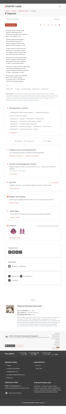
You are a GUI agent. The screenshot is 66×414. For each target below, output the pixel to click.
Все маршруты (13, 132)
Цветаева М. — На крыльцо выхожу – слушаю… (24, 129)
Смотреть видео (14, 203)
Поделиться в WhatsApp (32, 156)
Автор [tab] (33, 300)
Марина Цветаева (23, 11)
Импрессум (10, 377)
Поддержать (10, 346)
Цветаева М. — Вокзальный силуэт (21, 126)
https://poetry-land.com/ (56, 348)
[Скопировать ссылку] (20, 252)
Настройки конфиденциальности (16, 374)
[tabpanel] (33, 157)
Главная (7, 11)
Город (18, 89)
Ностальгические (26, 89)
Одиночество (36, 89)
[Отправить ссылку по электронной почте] (17, 252)
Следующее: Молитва (42, 112)
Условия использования (13, 368)
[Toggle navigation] (59, 2)
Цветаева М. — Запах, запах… (43, 126)
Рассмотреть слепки (15, 238)
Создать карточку (14, 188)
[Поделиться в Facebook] (13, 252)
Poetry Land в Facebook (15, 393)
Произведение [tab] (11, 25)
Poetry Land (13, 6)
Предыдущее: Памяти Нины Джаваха (21, 112)
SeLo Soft (38, 365)
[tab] (40, 25)
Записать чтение (15, 217)
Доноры (20, 346)
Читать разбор (13, 174)
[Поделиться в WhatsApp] (9, 252)
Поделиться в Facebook (16, 156)
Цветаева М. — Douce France (35, 118)
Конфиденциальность (13, 371)
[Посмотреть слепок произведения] (13, 231)
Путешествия (44, 89)
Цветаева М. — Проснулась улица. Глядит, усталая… (26, 121)
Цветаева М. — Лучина (17, 118)
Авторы (14, 11)
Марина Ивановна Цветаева (29, 306)
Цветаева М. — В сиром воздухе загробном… (24, 124)
